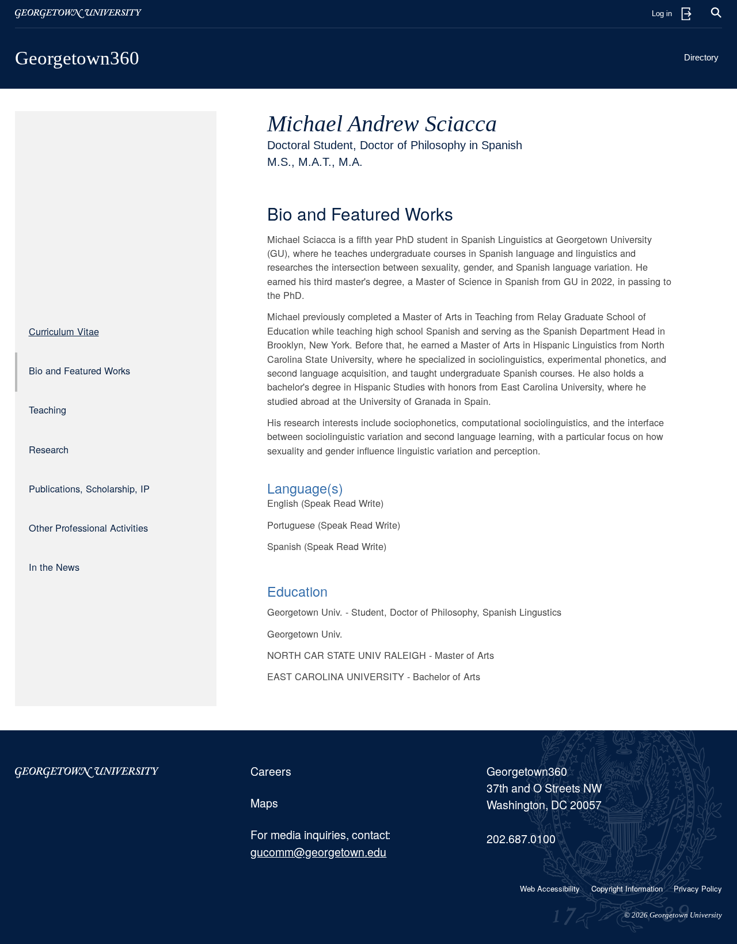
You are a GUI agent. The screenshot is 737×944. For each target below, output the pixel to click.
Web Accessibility (550, 888)
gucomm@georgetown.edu (318, 852)
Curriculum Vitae (64, 331)
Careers (270, 771)
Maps (264, 803)
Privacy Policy (698, 888)
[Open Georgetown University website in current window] (78, 13)
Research (49, 449)
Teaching (47, 409)
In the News (54, 567)
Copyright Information (627, 888)
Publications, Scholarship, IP (89, 488)
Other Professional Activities (88, 527)
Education (297, 591)
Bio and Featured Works (79, 370)
